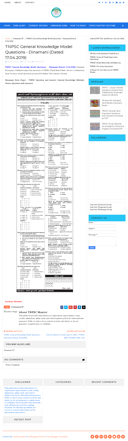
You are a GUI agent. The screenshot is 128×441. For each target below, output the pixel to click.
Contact (29, 2)
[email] (116, 2)
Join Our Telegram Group (101, 207)
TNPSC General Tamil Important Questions (103, 58)
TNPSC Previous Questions (101, 66)
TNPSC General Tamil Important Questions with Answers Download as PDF (112, 114)
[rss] (113, 2)
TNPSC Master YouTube (102, 25)
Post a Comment (13, 365)
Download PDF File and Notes (99, 38)
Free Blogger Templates (57, 437)
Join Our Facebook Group (101, 204)
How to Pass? (78, 25)
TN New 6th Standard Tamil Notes (104, 53)
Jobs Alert (19, 25)
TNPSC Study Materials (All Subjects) (105, 63)
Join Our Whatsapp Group (101, 209)
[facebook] (103, 2)
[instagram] (109, 2)
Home (7, 2)
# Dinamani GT (17, 307)
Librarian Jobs (58, 25)
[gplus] (106, 2)
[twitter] (99, 2)
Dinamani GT (18, 39)
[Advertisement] (107, 182)
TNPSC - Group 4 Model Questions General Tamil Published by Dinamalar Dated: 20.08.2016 (112, 91)
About (17, 2)
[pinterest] (123, 2)
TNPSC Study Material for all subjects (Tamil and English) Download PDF (113, 126)
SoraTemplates (19, 437)
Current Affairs (38, 25)
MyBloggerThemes (36, 437)
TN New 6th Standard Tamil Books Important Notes (112, 102)
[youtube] (120, 2)
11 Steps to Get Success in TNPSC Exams (104, 71)
